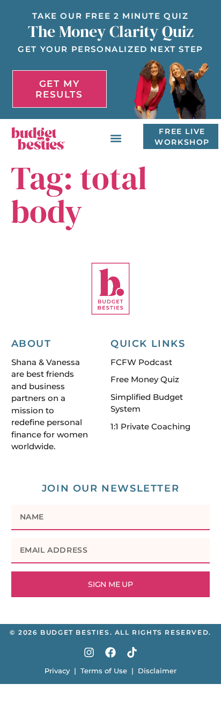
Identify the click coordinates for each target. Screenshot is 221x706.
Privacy (57, 670)
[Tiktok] (132, 652)
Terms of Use (103, 670)
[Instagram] (89, 652)
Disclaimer (157, 670)
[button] (116, 138)
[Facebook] (110, 652)
